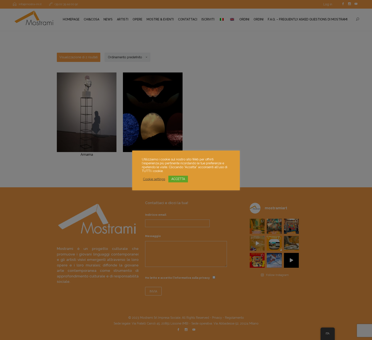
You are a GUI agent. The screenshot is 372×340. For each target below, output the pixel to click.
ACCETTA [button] (178, 179)
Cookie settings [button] (154, 179)
